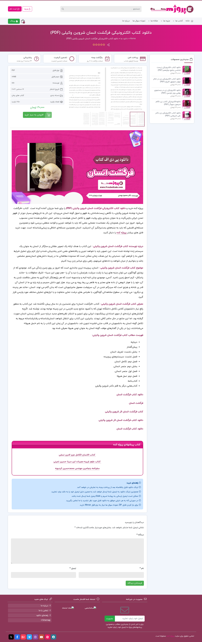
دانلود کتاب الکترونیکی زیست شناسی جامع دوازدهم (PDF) (169, 69)
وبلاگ (13, 21)
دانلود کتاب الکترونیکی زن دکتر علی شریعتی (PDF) (168, 114)
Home (133, 38)
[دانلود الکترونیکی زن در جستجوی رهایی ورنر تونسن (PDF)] (186, 93)
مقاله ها (154, 20)
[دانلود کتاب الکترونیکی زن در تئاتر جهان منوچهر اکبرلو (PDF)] (186, 81)
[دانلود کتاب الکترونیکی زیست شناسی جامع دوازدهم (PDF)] (186, 70)
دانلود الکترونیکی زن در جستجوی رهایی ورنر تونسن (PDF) (167, 92)
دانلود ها (124, 38)
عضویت (109, 618)
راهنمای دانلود (42, 615)
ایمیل (73, 568)
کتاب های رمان (18, 95)
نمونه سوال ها (139, 20)
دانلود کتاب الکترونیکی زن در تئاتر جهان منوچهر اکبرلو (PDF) (167, 80)
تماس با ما (43, 610)
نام (142, 568)
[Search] (63, 9)
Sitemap (46, 620)
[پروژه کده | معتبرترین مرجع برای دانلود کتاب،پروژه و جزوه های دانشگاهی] (172, 9)
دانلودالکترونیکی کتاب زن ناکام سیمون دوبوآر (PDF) (168, 103)
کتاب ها (179, 20)
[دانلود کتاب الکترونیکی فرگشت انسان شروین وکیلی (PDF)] (106, 89)
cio (13, 83)
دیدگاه (140, 534)
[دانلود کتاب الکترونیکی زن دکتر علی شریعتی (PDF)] (186, 115)
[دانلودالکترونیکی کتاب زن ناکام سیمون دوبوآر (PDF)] (186, 104)
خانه (188, 20)
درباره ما (126, 20)
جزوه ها (166, 20)
